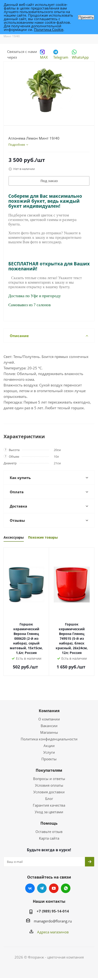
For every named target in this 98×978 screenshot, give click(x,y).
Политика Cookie (48, 29)
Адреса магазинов (53, 932)
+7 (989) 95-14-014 (53, 911)
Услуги (49, 752)
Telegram (60, 57)
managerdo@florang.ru (53, 921)
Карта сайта (49, 838)
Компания (49, 710)
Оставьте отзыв (49, 831)
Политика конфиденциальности (49, 739)
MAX (44, 57)
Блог (49, 798)
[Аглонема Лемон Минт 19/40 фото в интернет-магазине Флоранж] (49, 91)
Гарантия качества (49, 805)
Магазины (49, 732)
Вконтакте (30, 888)
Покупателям (49, 770)
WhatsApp (80, 57)
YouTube (54, 888)
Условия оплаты (49, 785)
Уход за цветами (49, 811)
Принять (86, 17)
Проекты (49, 759)
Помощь (49, 823)
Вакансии (49, 725)
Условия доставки (49, 792)
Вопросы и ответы (49, 778)
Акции (49, 745)
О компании (49, 719)
